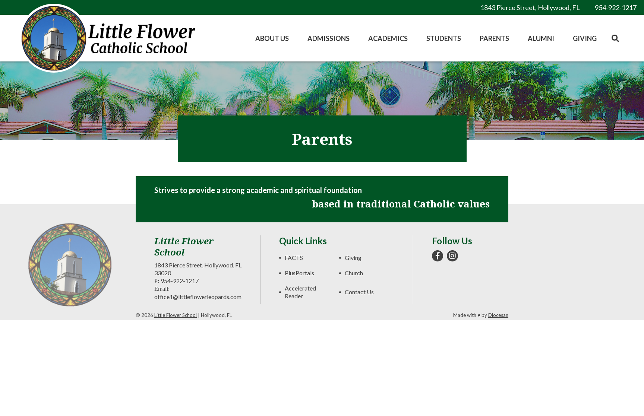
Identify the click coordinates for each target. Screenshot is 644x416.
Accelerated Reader (300, 292)
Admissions (328, 38)
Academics (388, 38)
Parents (494, 38)
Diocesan (498, 315)
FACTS (294, 257)
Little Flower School (175, 315)
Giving (585, 38)
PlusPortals (299, 272)
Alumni (541, 38)
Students (443, 38)
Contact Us (359, 291)
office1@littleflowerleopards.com (198, 296)
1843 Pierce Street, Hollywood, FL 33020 (198, 268)
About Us (272, 38)
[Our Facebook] (437, 255)
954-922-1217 (180, 280)
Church (354, 272)
